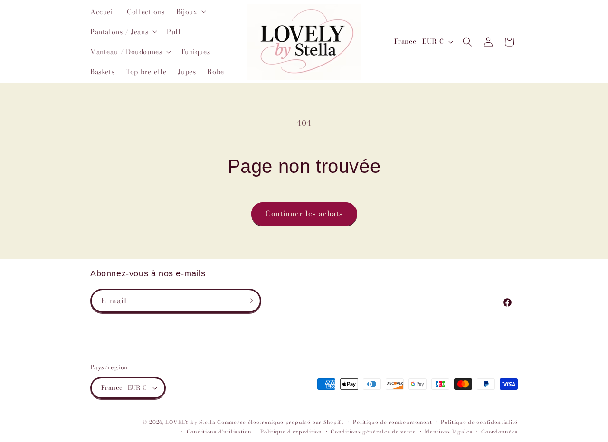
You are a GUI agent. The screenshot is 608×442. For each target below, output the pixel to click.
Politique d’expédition (291, 431)
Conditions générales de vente (373, 431)
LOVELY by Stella (190, 422)
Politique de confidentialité (479, 422)
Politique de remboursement (392, 422)
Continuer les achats (304, 213)
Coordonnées (499, 431)
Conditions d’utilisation (219, 431)
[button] (190, 11)
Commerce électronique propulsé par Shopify (280, 422)
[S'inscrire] (249, 301)
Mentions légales (448, 431)
